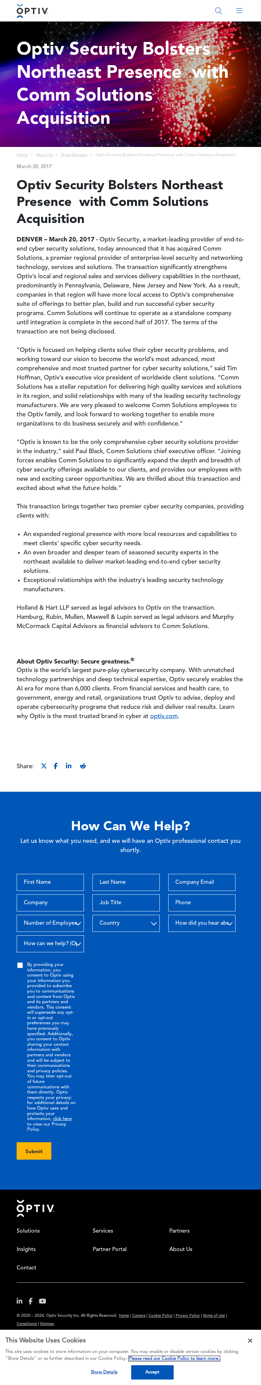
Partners (179, 1231)
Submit (33, 1151)
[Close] (250, 1340)
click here (62, 1119)
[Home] (32, 11)
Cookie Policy (161, 1316)
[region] (130, 1357)
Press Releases (74, 155)
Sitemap (47, 1324)
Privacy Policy (188, 1316)
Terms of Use (214, 1316)
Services (103, 1231)
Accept (152, 1372)
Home (22, 155)
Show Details (104, 1372)
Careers (138, 1316)
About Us (44, 155)
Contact (26, 1268)
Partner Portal (110, 1249)
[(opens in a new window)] (22, 1303)
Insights (26, 1249)
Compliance (27, 1324)
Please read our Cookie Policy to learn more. (174, 1358)
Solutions (28, 1231)
